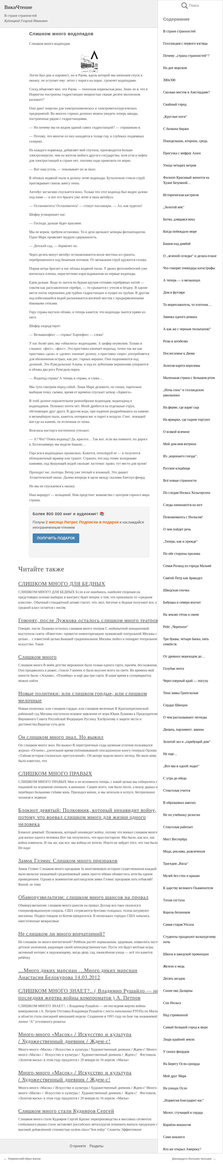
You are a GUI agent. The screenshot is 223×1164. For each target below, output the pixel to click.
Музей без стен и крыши (181, 875)
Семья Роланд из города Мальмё (187, 565)
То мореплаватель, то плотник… (187, 304)
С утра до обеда (174, 778)
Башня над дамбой (177, 243)
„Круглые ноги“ (175, 116)
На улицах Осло (175, 1088)
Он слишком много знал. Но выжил (61, 736)
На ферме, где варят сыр (181, 407)
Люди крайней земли (178, 1039)
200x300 (169, 79)
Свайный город (174, 104)
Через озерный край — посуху (185, 680)
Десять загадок (174, 978)
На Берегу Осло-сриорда (181, 1063)
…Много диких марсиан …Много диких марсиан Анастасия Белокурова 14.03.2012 (77, 974)
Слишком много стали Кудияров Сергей (66, 1110)
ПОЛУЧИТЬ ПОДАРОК (56, 538)
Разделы (96, 1146)
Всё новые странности (180, 480)
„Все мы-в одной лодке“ (181, 766)
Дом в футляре (174, 292)
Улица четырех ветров (179, 165)
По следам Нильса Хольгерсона (186, 492)
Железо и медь (173, 966)
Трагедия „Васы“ (175, 863)
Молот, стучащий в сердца (183, 1112)
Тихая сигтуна (174, 900)
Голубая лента (173, 668)
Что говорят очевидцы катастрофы (189, 268)
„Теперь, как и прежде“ (180, 541)
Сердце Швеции (175, 705)
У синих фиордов (176, 1051)
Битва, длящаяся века (179, 219)
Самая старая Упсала (178, 924)
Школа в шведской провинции (186, 954)
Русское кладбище (176, 468)
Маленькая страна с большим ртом (189, 377)
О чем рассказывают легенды (185, 717)
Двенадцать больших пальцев (191, 1158)
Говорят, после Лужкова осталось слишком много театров (88, 620)
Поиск (189, 5)
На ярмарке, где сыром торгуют (186, 419)
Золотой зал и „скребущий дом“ (186, 741)
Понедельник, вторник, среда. (185, 140)
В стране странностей (179, 31)
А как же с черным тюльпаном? (186, 328)
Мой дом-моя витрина (179, 443)
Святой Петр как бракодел (182, 577)
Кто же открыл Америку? (182, 1149)
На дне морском (175, 67)
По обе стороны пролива (181, 553)
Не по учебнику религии (181, 814)
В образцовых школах (179, 802)
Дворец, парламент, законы (183, 729)
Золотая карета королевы (181, 365)
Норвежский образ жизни (24, 1158)
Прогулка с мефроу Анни (182, 153)
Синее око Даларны (178, 990)
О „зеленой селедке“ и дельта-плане (189, 255)
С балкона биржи (176, 128)
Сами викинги (174, 1136)
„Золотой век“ (173, 207)
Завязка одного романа (180, 316)
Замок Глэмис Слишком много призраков (68, 860)
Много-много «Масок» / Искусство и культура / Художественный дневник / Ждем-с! (75, 1038)
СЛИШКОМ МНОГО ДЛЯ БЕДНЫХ (61, 583)
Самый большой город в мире (185, 1027)
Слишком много (37, 656)
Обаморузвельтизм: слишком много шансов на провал (83, 896)
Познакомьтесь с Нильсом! (183, 517)
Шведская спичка (176, 590)
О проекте (78, 1146)
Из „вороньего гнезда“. (180, 456)
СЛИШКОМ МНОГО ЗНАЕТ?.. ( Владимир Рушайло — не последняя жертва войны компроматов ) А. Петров (88, 994)
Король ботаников (176, 912)
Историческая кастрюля (181, 194)
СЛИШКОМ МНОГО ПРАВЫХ (55, 773)
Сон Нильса (172, 1002)
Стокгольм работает (178, 826)
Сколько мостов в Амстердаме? (186, 92)
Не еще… (170, 753)
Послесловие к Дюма (179, 353)
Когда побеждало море (180, 231)
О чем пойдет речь (177, 529)
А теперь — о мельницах (181, 280)
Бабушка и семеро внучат (182, 602)
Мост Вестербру (175, 839)
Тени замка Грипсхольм (180, 692)
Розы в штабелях (175, 341)
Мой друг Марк (174, 1075)
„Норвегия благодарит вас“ (183, 1100)
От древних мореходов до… (184, 656)
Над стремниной (175, 1015)
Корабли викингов (177, 1124)
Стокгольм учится (176, 790)
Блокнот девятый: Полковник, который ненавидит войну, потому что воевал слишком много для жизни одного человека (87, 816)
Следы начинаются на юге (182, 504)
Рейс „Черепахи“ (175, 626)
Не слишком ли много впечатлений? (61, 933)
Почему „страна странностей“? (186, 55)
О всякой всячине (176, 431)
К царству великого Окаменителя (188, 887)
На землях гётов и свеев (181, 614)
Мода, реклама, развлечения (184, 851)
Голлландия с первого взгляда (185, 43)
